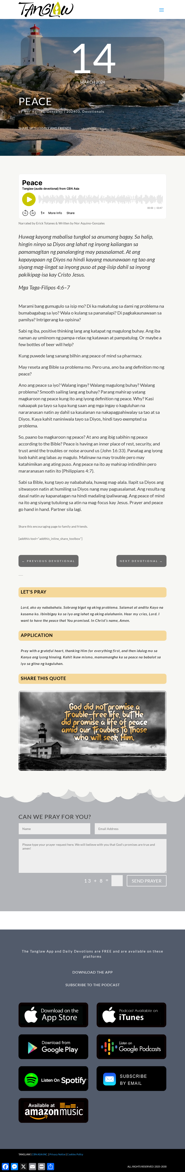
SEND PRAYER (147, 880)
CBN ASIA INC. (40, 1154)
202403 (73, 111)
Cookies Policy (75, 1154)
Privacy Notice (57, 1154)
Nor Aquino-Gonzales (43, 111)
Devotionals (93, 111)
